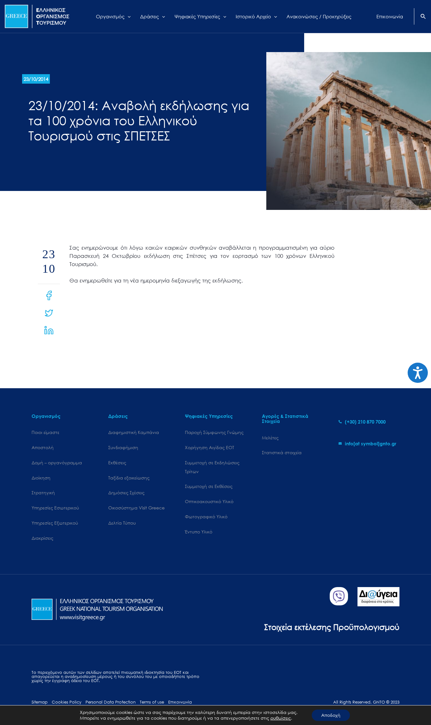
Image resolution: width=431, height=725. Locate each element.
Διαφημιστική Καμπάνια (133, 432)
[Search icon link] (423, 17)
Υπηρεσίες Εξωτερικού (55, 523)
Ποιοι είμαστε (45, 432)
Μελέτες (270, 438)
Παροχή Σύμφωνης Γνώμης (214, 432)
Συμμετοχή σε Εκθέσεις (209, 486)
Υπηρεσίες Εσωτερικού (55, 508)
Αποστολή (43, 447)
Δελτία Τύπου (122, 523)
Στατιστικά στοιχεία (282, 452)
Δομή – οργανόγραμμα (57, 463)
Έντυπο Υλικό (198, 532)
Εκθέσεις (117, 463)
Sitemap (40, 702)
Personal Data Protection (111, 702)
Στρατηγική (43, 493)
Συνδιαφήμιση (123, 447)
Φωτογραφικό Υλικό (206, 517)
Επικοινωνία (180, 702)
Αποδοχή (330, 715)
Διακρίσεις (42, 538)
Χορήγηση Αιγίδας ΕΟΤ (209, 447)
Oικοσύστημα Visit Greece (136, 508)
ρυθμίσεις (280, 718)
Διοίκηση (41, 478)
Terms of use (152, 702)
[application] (128, 16)
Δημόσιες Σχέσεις (126, 493)
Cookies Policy (66, 702)
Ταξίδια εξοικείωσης (129, 478)
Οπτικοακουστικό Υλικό (209, 501)
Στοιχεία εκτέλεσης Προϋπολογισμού (331, 627)
